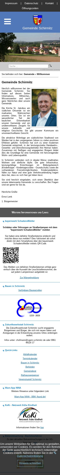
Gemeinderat (30, 371)
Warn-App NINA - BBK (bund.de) (30, 396)
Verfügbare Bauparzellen (30, 290)
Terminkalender (30, 358)
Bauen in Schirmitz (30, 362)
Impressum (11, 3)
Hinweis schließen (30, 463)
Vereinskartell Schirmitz (30, 379)
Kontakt (49, 3)
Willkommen (43, 74)
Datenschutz (31, 3)
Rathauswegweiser (30, 375)
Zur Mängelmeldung (29, 277)
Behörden (30, 367)
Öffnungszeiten (30, 8)
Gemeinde (29, 74)
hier (42, 427)
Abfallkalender (30, 354)
